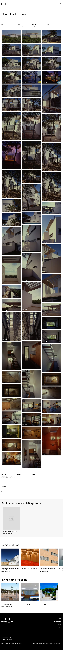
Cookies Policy (49, 643)
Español (60, 1)
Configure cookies (58, 643)
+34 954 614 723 (9, 639)
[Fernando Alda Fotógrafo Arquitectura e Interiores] (3, 3)
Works (41, 4)
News (53, 4)
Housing (33, 26)
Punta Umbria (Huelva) (21, 26)
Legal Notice (35, 643)
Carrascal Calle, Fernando (6, 476)
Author (57, 4)
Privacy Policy (42, 643)
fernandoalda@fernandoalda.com (8, 640)
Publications (47, 4)
